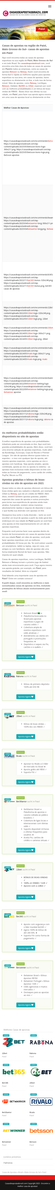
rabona (31, 413)
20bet (50, 327)
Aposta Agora (24, 656)
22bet (30, 86)
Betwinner (8, 392)
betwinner (32, 383)
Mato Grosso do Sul (33, 1172)
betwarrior (32, 223)
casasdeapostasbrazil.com (33, 63)
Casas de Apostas (9, 1172)
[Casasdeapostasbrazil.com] (25, 13)
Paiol (35, 605)
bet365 (31, 280)
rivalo (30, 353)
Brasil (20, 1172)
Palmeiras (8, 1162)
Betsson (13, 72)
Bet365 (22, 86)
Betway (23, 72)
